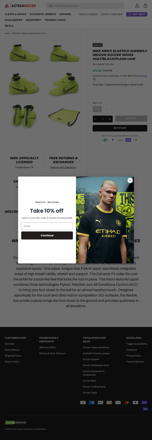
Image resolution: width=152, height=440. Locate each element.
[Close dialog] (130, 180)
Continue (47, 235)
